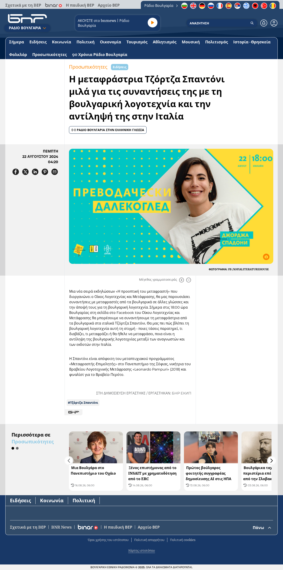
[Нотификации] (264, 23)
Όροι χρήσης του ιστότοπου (108, 540)
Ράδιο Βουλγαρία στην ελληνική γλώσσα (110, 130)
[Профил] (274, 23)
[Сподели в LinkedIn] (35, 171)
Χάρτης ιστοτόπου (141, 551)
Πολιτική (84, 500)
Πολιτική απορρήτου (149, 540)
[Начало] (27, 18)
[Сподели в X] (25, 171)
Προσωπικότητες (88, 67)
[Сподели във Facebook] (15, 171)
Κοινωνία (51, 500)
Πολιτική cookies (182, 540)
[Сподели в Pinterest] (44, 171)
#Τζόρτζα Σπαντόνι (83, 403)
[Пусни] (152, 22)
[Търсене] (252, 23)
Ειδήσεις (20, 500)
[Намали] (188, 280)
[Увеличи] (181, 280)
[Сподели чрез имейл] (54, 171)
